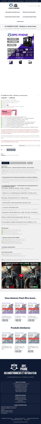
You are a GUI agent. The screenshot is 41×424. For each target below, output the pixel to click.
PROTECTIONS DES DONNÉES (7, 411)
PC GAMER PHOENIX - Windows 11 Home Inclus (38, 97)
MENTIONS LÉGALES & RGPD (6, 410)
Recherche (39, 6)
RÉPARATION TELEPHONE (21, 398)
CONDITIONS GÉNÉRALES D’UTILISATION (9, 406)
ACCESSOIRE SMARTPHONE (29, 16)
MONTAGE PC (20, 21)
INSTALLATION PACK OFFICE (6, 145)
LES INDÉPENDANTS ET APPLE (21, 385)
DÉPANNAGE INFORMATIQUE (13, 12)
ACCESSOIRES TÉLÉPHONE (20, 402)
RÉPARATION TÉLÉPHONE (29, 12)
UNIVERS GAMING (16, 28)
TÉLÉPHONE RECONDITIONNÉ (12, 16)
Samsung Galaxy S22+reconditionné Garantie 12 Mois (39, 97)
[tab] (6, 163)
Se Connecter (21, 1)
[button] (33, 34)
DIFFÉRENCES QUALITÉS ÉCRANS (20, 386)
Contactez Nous (11, 1)
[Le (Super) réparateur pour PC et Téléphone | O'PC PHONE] (14, 6)
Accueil (6, 28)
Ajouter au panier (11, 149)
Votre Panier (4, 1)
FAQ (16, 1)
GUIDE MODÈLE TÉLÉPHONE (20, 387)
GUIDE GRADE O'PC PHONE (21, 391)
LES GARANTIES (4, 413)
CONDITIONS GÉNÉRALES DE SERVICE (8, 408)
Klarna (12, 107)
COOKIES (2, 409)
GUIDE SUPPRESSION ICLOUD (21, 390)
